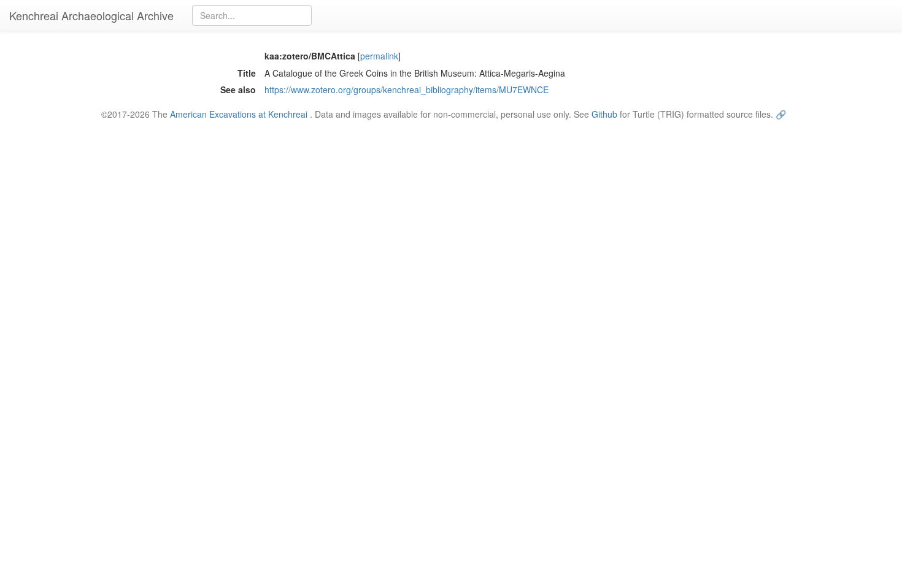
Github (604, 114)
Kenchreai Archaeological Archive (91, 15)
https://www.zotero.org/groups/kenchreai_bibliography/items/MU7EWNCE (406, 89)
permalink (379, 56)
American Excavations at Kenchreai (238, 114)
